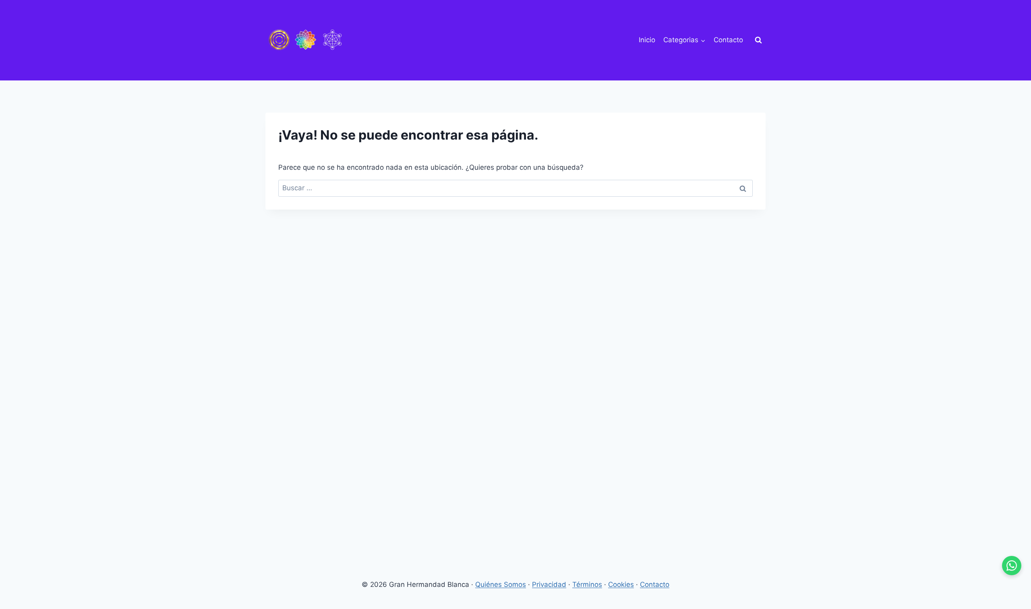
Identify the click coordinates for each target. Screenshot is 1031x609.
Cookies (621, 584)
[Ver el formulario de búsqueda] (758, 40)
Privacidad (549, 584)
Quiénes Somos (500, 584)
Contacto (728, 40)
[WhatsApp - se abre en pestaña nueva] (1011, 565)
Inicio (647, 40)
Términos (587, 584)
